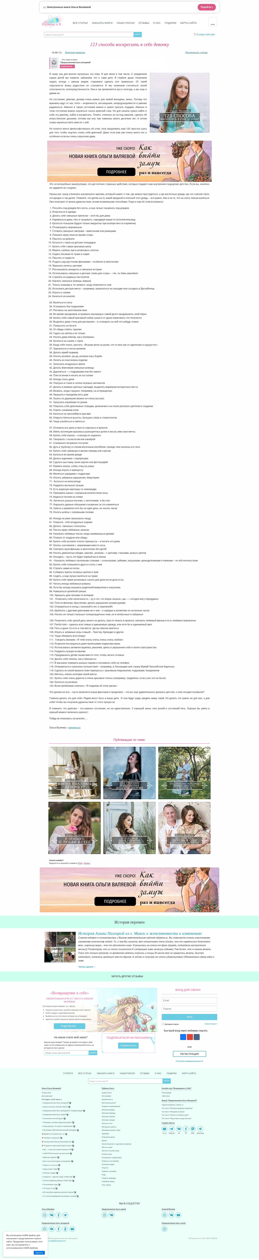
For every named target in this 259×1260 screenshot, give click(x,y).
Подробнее (69, 1020)
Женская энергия (108, 1111)
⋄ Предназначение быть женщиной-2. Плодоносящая (62, 1105)
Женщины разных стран (111, 1125)
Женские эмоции (108, 1115)
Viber (193, 1127)
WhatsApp (200, 1127)
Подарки (170, 23)
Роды (104, 1169)
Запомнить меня (171, 1018)
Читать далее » (86, 947)
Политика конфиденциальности (189, 1055)
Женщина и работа (109, 1121)
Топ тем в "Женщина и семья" (173, 1106)
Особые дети (107, 1149)
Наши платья (126, 23)
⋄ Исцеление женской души (52, 1113)
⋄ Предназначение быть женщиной (55, 1098)
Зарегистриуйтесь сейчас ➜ (172, 1099)
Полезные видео (108, 1159)
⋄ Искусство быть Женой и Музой (55, 1101)
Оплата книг (46, 1087)
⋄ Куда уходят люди (49, 1164)
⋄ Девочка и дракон (49, 1152)
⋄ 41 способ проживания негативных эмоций (59, 1191)
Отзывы (143, 23)
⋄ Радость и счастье (50, 1160)
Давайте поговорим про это (53, 1129)
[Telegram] (66, 1210)
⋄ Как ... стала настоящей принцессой (56, 1144)
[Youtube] (72, 1224)
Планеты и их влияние (110, 1156)
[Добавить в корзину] (84, 1106)
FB (186, 1127)
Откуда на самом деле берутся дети (56, 1140)
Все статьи (80, 23)
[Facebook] (59, 1210)
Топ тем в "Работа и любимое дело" (175, 1110)
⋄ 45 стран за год (48, 1183)
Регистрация (189, 1048)
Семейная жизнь (108, 1176)
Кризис (104, 1135)
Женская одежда (108, 1104)
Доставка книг (47, 1091)
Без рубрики (106, 1091)
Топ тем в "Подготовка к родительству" (177, 1113)
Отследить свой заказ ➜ (52, 1094)
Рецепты (105, 1162)
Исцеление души (108, 1132)
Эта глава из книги (75, 63)
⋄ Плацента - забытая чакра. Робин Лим (57, 1171)
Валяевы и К (51, 24)
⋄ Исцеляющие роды (50, 1179)
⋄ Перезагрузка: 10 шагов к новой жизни (57, 1121)
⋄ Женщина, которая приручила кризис (57, 1117)
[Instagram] (45, 1210)
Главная (68, 1068)
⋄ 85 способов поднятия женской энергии (57, 1187)
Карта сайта (188, 23)
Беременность (107, 1094)
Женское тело (107, 1118)
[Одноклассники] (66, 1224)
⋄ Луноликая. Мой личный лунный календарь (59, 1125)
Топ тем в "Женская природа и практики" (177, 1103)
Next (217, 944)
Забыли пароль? (211, 1018)
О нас (157, 23)
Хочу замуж (106, 1180)
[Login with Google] (189, 1032)
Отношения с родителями (112, 1152)
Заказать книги (102, 23)
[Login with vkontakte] (196, 1032)
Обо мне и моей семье (110, 1145)
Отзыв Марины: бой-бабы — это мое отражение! (123, 933)
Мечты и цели (107, 1142)
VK (179, 1127)
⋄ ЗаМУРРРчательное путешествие (55, 1148)
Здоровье (105, 1128)
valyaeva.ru (74, 727)
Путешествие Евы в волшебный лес (56, 1136)
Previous (41, 944)
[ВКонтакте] (52, 1210)
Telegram (172, 1127)
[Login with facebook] (182, 1032)
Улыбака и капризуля (51, 1132)
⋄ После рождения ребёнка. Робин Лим (57, 1175)
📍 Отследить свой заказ (204, 34)
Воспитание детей (109, 1098)
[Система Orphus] (84, 863)
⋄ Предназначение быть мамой (54, 1109)
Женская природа (108, 1108)
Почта (164, 1127)
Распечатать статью (196, 52)
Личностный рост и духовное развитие (116, 1139)
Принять (39, 1253)
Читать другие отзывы (127, 971)
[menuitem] (69, 1087)
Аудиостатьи (107, 1087)
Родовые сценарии (109, 1166)
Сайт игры (166, 1091)
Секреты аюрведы (109, 1173)
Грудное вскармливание (111, 1101)
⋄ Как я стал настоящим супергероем (56, 1156)
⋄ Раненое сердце (49, 1168)
